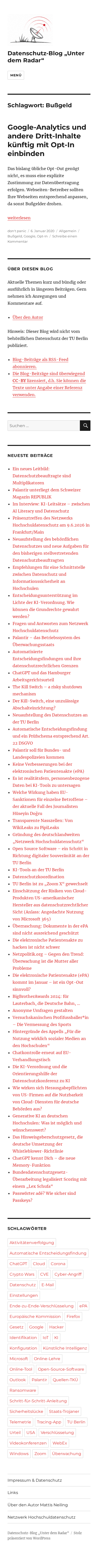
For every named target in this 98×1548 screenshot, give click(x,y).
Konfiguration (23, 1348)
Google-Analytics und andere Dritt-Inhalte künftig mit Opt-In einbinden (47, 140)
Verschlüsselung (57, 1432)
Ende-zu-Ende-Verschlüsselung (42, 1306)
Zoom (40, 1453)
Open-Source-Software (61, 1369)
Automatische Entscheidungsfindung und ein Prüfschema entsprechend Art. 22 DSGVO (51, 736)
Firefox (73, 1316)
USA (30, 1432)
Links (13, 1492)
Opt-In (42, 236)
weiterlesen (19, 217)
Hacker (56, 1327)
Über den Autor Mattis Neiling (38, 1505)
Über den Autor (28, 317)
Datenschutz (23, 1284)
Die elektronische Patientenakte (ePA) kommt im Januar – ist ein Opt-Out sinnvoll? (51, 982)
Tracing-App (49, 1422)
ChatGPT (18, 1263)
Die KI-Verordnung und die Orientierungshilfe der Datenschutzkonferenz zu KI (41, 1073)
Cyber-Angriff (68, 1274)
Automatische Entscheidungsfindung (48, 1253)
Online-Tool (21, 1369)
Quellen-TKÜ (65, 1379)
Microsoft (19, 1358)
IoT (45, 1337)
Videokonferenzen (28, 1443)
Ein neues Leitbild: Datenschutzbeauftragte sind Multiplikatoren (42, 475)
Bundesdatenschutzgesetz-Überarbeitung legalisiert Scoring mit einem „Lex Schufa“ (50, 1179)
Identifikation (23, 1337)
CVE (44, 1274)
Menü (15, 75)
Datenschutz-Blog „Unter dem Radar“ (38, 1533)
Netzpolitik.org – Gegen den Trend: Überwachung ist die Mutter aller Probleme (48, 961)
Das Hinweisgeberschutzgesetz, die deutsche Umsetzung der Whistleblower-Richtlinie (48, 1144)
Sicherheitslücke (26, 1411)
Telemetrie (20, 1422)
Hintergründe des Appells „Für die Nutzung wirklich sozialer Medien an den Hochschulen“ (49, 1038)
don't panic (17, 231)
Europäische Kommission (35, 1316)
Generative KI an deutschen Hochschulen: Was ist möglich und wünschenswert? (47, 1122)
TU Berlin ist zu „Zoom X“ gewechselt (50, 883)
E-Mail (47, 1284)
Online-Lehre (47, 1358)
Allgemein (67, 231)
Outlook (18, 1379)
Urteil (15, 1432)
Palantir (39, 1379)
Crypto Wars (22, 1274)
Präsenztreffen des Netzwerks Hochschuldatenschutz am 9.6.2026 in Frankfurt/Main (51, 525)
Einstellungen (24, 1295)
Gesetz (16, 1327)
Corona (58, 1263)
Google (29, 236)
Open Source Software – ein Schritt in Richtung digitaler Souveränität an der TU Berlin (51, 855)
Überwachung (66, 1453)
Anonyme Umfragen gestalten (43, 1010)
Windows (19, 1453)
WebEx (60, 1443)
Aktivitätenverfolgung (32, 1242)
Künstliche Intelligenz (65, 1348)
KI (56, 1337)
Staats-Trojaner (64, 1411)
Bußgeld (15, 236)
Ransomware (23, 1390)
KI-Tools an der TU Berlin (38, 869)
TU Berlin (76, 1422)
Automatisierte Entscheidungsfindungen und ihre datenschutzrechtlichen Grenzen (47, 658)
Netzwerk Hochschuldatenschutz (41, 1517)
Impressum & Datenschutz (35, 1480)
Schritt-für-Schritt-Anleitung (38, 1401)
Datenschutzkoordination (38, 876)
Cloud (39, 1263)
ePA (83, 1306)
